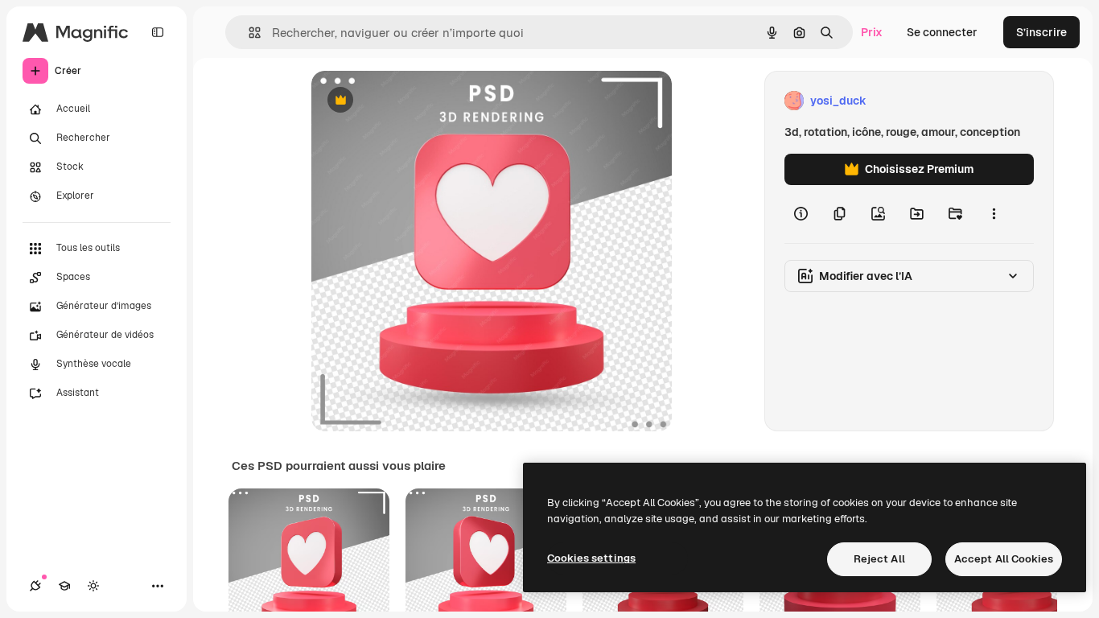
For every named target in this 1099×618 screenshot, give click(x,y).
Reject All (879, 559)
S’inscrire (1041, 32)
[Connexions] (35, 586)
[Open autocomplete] (248, 33)
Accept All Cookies (1003, 559)
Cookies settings (591, 558)
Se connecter (942, 32)
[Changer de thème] (93, 586)
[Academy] (64, 586)
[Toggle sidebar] (158, 32)
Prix (872, 32)
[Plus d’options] (994, 214)
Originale (417, 101)
